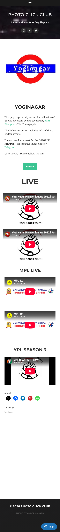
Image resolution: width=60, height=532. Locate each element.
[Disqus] (30, 462)
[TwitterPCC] (36, 30)
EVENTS (30, 166)
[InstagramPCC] (23, 30)
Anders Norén (35, 513)
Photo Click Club (30, 14)
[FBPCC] (29, 30)
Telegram (10, 147)
